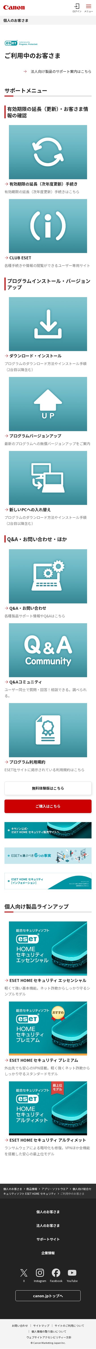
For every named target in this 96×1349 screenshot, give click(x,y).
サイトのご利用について (69, 1325)
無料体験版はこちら (48, 788)
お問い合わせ (20, 1325)
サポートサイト (48, 1239)
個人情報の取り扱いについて (48, 1331)
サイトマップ (41, 1325)
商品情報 (31, 1189)
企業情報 (48, 1252)
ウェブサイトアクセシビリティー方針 (48, 1337)
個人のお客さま (15, 20)
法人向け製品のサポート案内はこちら (61, 71)
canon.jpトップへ (48, 1295)
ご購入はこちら (48, 806)
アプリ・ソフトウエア (55, 1189)
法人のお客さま (48, 1225)
